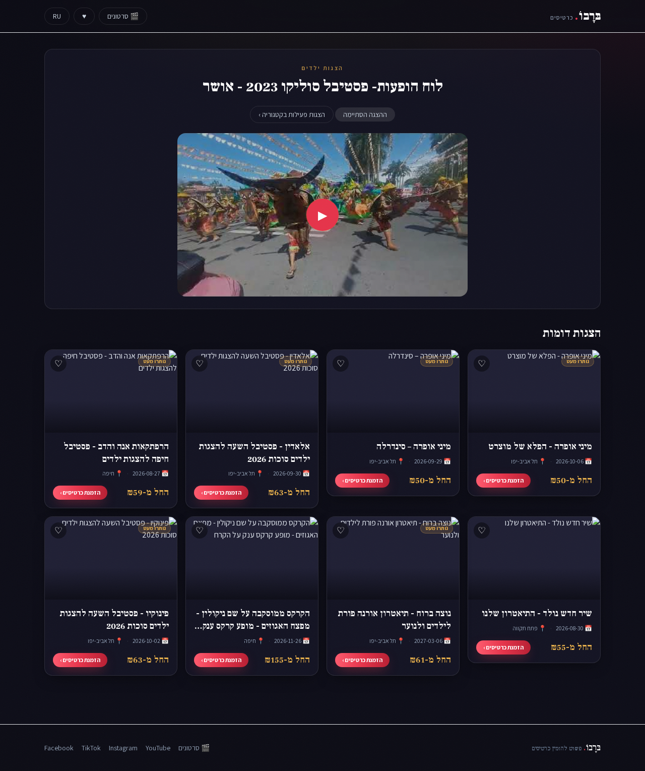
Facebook (59, 747)
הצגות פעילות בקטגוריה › (292, 114)
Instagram (123, 747)
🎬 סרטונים (123, 16)
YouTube (158, 747)
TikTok (91, 747)
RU (57, 16)
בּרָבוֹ (575, 16)
